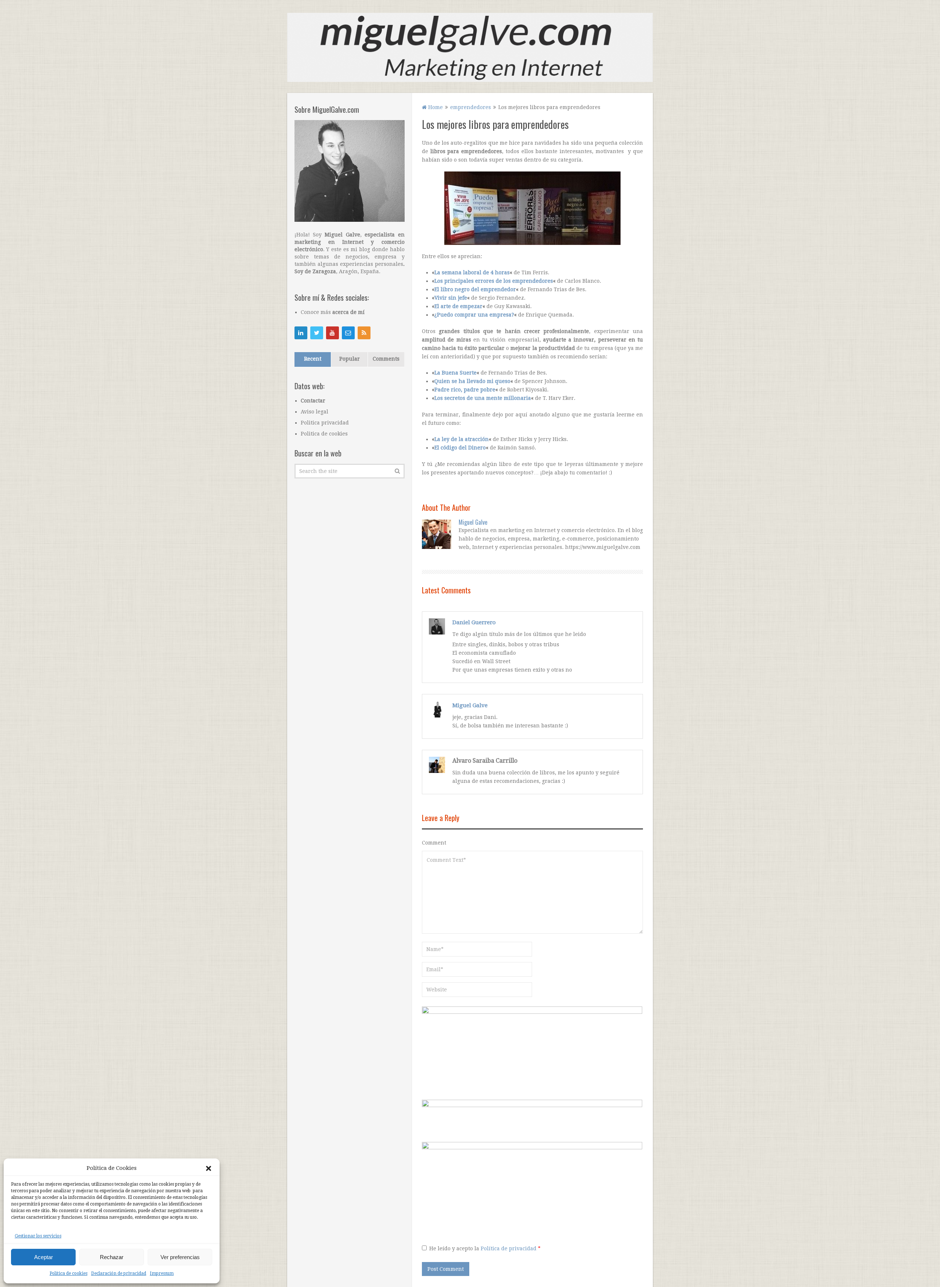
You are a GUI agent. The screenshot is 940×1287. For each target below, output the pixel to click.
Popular (349, 359)
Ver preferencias (180, 1257)
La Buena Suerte (455, 373)
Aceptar (43, 1257)
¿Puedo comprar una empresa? (474, 315)
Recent (312, 359)
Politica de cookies (324, 434)
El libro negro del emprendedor (475, 289)
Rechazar (111, 1257)
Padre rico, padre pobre (464, 390)
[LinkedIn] (300, 332)
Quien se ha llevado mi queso (472, 381)
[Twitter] (316, 332)
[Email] (348, 332)
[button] (208, 1168)
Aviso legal (314, 412)
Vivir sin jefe (450, 298)
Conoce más (333, 312)
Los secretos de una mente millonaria (482, 398)
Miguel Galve (473, 522)
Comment (434, 843)
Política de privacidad (509, 1248)
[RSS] (364, 332)
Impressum (162, 1273)
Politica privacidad (325, 423)
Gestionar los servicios (38, 1236)
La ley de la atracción (461, 439)
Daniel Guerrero (474, 622)
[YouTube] (332, 332)
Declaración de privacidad (118, 1273)
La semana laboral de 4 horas (472, 272)
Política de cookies (68, 1273)
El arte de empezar (458, 306)
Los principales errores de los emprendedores (493, 281)
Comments (386, 359)
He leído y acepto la (484, 1248)
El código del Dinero (460, 448)
